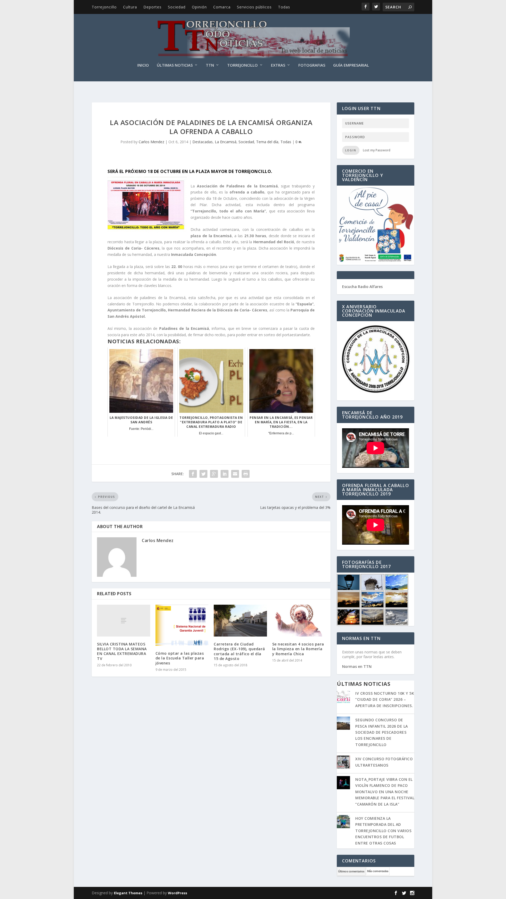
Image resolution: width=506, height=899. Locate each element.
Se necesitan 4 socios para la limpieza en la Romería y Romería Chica (298, 649)
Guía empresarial (351, 65)
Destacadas (202, 141)
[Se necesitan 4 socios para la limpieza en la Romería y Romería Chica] (298, 621)
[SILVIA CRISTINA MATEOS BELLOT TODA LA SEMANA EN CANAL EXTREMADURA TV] (123, 621)
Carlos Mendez (151, 141)
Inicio (143, 65)
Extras (278, 65)
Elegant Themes (128, 893)
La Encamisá (225, 141)
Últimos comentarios (351, 871)
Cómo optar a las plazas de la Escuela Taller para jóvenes (179, 658)
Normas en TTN (357, 666)
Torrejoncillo (104, 6)
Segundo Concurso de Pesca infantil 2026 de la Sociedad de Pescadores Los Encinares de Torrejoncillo (381, 732)
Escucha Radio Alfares (362, 286)
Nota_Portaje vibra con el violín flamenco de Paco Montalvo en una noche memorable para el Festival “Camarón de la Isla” (384, 792)
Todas (284, 6)
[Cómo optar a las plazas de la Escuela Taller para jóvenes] (182, 625)
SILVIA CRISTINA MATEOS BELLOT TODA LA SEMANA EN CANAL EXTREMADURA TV (122, 651)
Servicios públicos (254, 6)
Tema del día (267, 141)
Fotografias (311, 65)
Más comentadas (377, 871)
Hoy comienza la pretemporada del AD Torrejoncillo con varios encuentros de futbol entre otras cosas (383, 831)
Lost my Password (376, 150)
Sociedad (177, 6)
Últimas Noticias (175, 65)
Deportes (152, 6)
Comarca (222, 6)
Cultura (130, 6)
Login (350, 150)
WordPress (177, 893)
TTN (210, 65)
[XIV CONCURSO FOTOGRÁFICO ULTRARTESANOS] (343, 763)
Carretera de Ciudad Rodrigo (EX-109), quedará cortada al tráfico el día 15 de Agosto (239, 651)
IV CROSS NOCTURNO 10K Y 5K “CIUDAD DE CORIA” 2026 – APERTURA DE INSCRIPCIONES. (384, 699)
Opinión (199, 6)
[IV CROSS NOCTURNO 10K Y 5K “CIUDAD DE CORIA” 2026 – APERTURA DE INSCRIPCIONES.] (343, 697)
